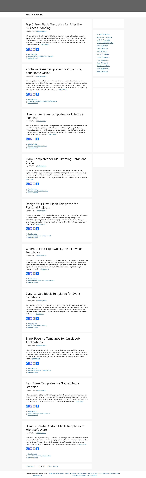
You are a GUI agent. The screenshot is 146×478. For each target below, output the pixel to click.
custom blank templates (34, 456)
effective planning (42, 146)
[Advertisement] (108, 121)
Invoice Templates (103, 57)
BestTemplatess (34, 14)
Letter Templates (102, 60)
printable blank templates (49, 101)
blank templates (32, 146)
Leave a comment (33, 58)
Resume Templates (103, 66)
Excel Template (104, 473)
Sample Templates (103, 69)
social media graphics (43, 413)
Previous (29, 466)
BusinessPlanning (32, 56)
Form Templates (102, 51)
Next (55, 466)
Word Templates (102, 71)
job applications (46, 370)
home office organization (35, 101)
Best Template (114, 473)
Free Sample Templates (56, 473)
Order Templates (102, 63)
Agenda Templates (103, 34)
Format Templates (103, 54)
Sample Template (93, 473)
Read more (44, 44)
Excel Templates (102, 48)
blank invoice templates (34, 280)
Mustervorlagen (92, 475)
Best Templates (82, 473)
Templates (50, 56)
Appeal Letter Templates (105, 43)
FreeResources (42, 56)
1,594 (50, 466)
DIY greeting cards (42, 191)
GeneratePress (37, 475)
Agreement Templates (104, 37)
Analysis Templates (103, 40)
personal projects (46, 235)
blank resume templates (34, 370)
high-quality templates (48, 280)
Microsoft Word (46, 456)
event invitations (42, 325)
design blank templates (34, 235)
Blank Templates (32, 54)
